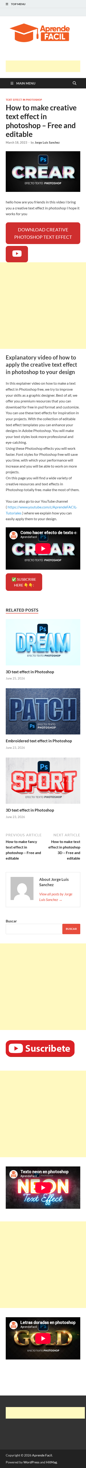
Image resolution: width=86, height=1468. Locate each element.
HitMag (51, 1462)
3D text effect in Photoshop (30, 671)
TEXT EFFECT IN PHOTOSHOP (24, 99)
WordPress (31, 1462)
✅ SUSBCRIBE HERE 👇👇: (24, 582)
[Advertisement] (46, 66)
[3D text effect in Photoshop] (43, 643)
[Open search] (74, 83)
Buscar (11, 921)
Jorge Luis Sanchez (47, 142)
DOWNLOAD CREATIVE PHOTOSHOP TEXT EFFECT (43, 233)
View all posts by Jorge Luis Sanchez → (55, 897)
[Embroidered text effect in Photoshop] (43, 713)
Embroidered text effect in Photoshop (39, 740)
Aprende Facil (42, 1455)
